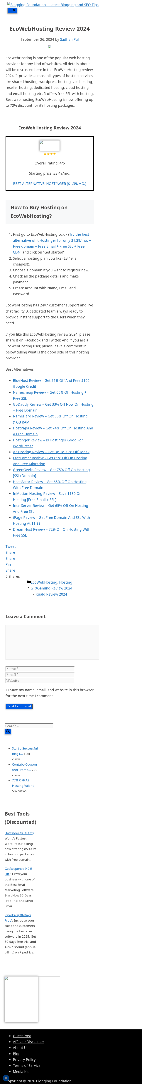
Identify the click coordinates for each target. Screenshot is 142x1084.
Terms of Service (26, 1065)
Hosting (65, 582)
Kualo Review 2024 (51, 594)
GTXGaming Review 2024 (51, 588)
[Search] (8, 731)
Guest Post (22, 1035)
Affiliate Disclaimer (28, 1041)
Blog (17, 1053)
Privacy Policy (24, 1059)
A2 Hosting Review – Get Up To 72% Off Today (51, 452)
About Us (20, 1047)
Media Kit (21, 1071)
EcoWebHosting (44, 582)
